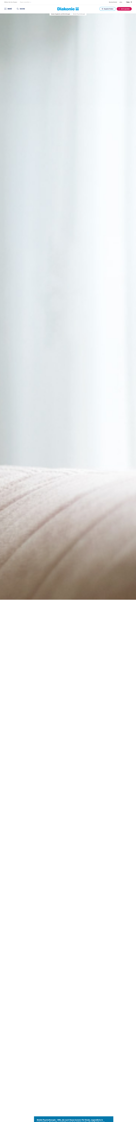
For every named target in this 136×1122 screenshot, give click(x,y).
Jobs (120, 2)
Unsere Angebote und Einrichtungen (60, 14)
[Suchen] (18, 9)
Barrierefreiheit (113, 2)
